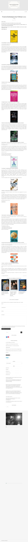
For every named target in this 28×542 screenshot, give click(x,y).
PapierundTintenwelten (5, 275)
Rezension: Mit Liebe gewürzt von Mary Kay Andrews (4, 293)
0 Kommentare (25, 275)
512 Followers (7, 357)
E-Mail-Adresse (3, 307)
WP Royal (6, 540)
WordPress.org (8, 374)
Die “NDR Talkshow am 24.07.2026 (10, 342)
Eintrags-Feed (7, 371)
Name (2, 303)
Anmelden (7, 369)
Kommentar (2, 314)
